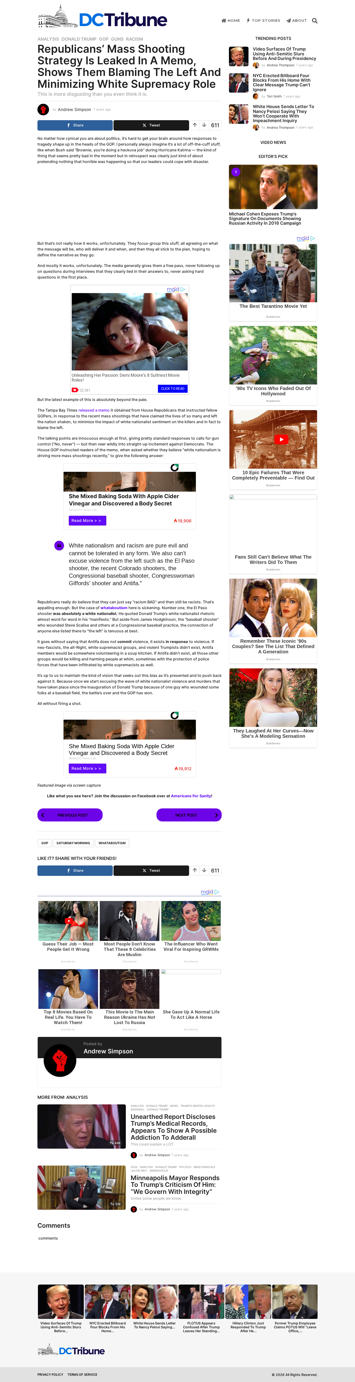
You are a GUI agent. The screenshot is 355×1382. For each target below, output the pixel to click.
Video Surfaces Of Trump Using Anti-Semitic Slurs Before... (61, 1327)
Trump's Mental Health (197, 1105)
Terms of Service (82, 1374)
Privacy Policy (50, 1374)
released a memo (94, 410)
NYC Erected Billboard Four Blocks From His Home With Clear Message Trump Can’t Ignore (282, 82)
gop (44, 843)
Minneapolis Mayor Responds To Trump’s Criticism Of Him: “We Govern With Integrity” (175, 1184)
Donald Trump (79, 39)
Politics (185, 1167)
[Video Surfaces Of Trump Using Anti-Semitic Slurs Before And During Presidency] (238, 56)
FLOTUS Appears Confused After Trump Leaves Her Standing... (201, 1327)
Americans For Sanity (191, 795)
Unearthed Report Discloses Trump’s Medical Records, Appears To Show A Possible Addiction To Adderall (174, 1127)
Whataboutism (112, 843)
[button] (315, 20)
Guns (117, 39)
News (174, 1105)
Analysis (48, 39)
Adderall (138, 1109)
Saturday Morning (73, 843)
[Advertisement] (129, 203)
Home (234, 20)
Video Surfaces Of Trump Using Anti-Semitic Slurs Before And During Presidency (284, 53)
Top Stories (266, 20)
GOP (104, 39)
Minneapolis (159, 1170)
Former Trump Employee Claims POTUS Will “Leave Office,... (295, 1327)
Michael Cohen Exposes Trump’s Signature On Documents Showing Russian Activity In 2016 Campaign (265, 218)
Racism (134, 39)
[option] (60, 1310)
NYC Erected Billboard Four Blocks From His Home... (108, 1327)
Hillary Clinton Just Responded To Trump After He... (248, 1327)
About (299, 20)
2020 (134, 1167)
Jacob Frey (139, 1170)
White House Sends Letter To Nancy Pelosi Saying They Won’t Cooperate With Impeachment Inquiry (283, 113)
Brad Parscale (204, 1167)
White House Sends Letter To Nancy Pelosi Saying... (154, 1325)
